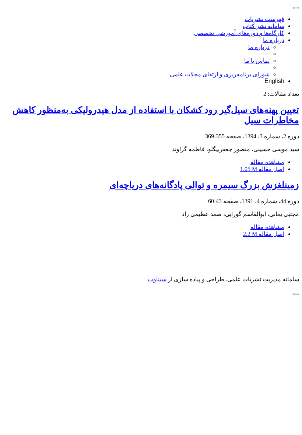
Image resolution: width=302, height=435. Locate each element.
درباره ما (273, 40)
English (274, 81)
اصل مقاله (262, 169)
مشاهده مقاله (267, 162)
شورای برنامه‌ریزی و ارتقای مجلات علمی (220, 74)
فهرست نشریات (264, 19)
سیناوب (157, 279)
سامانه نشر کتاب (263, 26)
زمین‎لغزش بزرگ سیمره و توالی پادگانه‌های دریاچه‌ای (204, 185)
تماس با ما (257, 61)
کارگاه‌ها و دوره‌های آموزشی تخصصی (239, 33)
